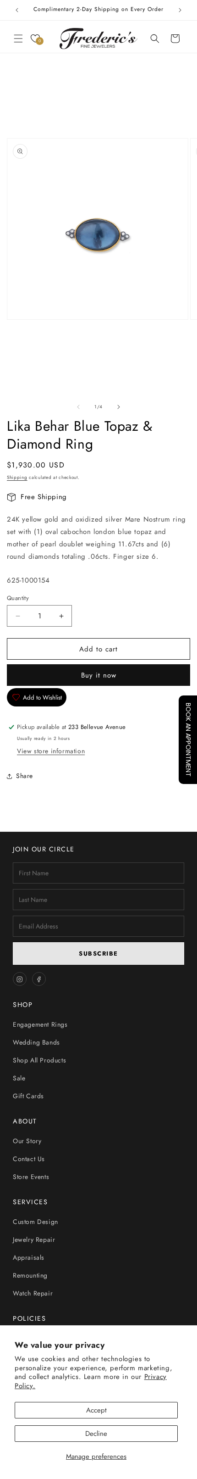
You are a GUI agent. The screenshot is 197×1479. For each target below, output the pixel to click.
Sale (19, 1078)
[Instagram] (20, 979)
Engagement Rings (40, 1024)
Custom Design (35, 1221)
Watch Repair (33, 1293)
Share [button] (24, 775)
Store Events (31, 1176)
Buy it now (98, 675)
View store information (51, 751)
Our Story (27, 1140)
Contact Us (29, 1158)
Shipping (17, 477)
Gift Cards (28, 1096)
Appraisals (28, 1257)
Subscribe (98, 953)
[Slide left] (78, 407)
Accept (96, 1410)
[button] (18, 38)
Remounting (30, 1275)
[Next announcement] (180, 10)
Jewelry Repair (34, 1239)
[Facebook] (39, 979)
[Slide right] (119, 407)
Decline (96, 1434)
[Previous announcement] (17, 10)
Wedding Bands (36, 1042)
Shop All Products (39, 1060)
